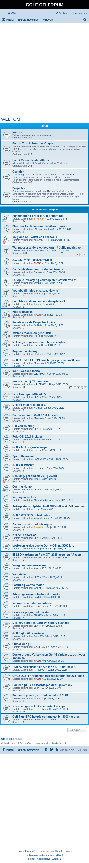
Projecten (18, 188)
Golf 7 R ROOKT (23, 465)
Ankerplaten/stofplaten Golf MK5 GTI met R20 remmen (48, 506)
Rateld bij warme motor (28, 585)
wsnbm (37, 283)
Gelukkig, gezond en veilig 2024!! (34, 476)
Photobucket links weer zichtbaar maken (39, 226)
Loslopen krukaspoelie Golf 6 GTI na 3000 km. (43, 545)
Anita (36, 568)
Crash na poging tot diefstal (30, 612)
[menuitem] (11, 13)
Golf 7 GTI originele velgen (30, 447)
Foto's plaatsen (22, 311)
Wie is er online (11, 739)
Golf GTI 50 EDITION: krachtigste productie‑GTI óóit (46, 360)
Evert (37, 450)
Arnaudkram (40, 518)
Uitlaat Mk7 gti (21, 644)
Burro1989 (39, 557)
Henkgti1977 (40, 548)
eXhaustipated (41, 229)
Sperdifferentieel (23, 456)
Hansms (38, 468)
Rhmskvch (39, 669)
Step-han (39, 218)
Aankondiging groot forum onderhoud (38, 215)
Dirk (36, 336)
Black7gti (38, 354)
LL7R (37, 397)
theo (36, 304)
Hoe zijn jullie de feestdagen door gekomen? (42, 685)
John (36, 688)
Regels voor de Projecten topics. (34, 322)
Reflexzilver (40, 709)
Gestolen (18, 171)
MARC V (38, 615)
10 (85, 254)
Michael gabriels (42, 500)
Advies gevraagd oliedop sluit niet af (36, 594)
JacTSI (37, 597)
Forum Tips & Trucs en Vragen (32, 143)
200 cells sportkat (24, 535)
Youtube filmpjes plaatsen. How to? (36, 290)
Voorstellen (19, 574)
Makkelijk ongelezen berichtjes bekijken (39, 342)
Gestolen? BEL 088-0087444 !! (32, 260)
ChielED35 (39, 647)
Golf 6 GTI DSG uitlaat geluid (31, 515)
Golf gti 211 (40, 588)
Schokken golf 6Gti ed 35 (29, 394)
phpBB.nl (58, 855)
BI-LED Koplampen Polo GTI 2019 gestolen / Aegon (46, 554)
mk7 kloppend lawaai (26, 370)
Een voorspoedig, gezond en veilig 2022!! (40, 695)
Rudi (36, 509)
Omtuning (39, 719)
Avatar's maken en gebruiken (31, 333)
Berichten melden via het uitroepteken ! (38, 301)
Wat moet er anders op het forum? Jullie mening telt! (47, 247)
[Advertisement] (44, 70)
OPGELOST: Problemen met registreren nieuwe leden (48, 675)
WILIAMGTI (40, 373)
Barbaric (38, 272)
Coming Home (22, 486)
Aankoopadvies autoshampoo (32, 524)
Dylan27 (38, 636)
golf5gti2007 (40, 459)
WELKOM (10, 119)
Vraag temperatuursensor (29, 565)
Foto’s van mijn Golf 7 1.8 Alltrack (35, 415)
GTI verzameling (23, 426)
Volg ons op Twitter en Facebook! (34, 237)
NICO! (37, 263)
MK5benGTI (40, 240)
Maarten (38, 363)
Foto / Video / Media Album (30, 160)
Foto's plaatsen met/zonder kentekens (37, 269)
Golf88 (37, 325)
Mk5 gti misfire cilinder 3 (29, 404)
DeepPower (40, 606)
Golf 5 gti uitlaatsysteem (28, 633)
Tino (36, 293)
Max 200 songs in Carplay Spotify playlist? (40, 622)
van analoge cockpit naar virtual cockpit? (39, 706)
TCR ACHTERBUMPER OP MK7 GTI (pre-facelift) (44, 666)
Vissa (37, 439)
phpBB (33, 851)
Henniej (38, 407)
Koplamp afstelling (25, 351)
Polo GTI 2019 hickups (27, 436)
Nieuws (17, 132)
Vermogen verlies (24, 497)
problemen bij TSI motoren (30, 381)
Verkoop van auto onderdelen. (32, 603)
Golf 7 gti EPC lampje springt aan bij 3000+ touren (46, 716)
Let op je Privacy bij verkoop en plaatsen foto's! (44, 280)
